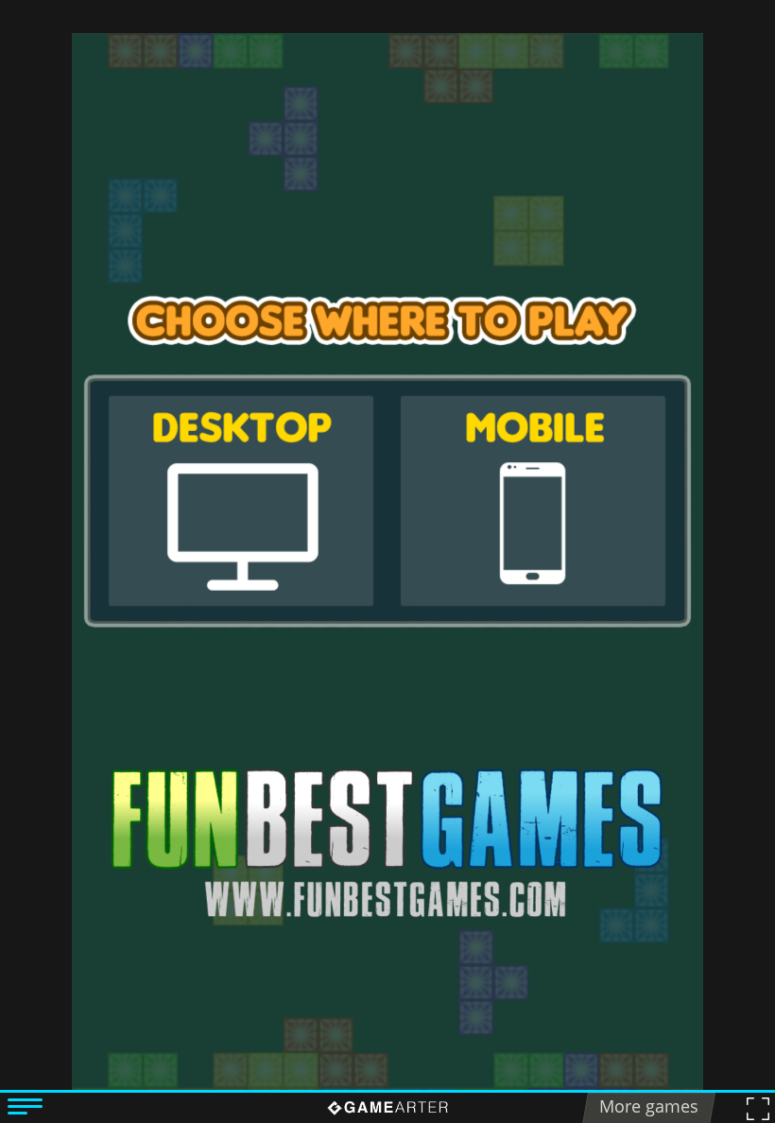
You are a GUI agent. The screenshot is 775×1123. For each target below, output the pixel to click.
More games (648, 1106)
